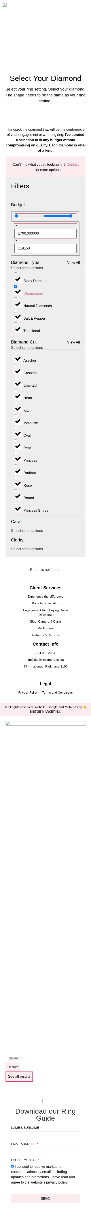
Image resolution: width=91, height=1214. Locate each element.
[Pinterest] (51, 675)
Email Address (23, 1144)
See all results (19, 1076)
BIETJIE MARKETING (45, 711)
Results (13, 1067)
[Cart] (74, 5)
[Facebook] (40, 675)
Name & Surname (25, 1127)
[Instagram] (45, 675)
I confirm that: (24, 1160)
